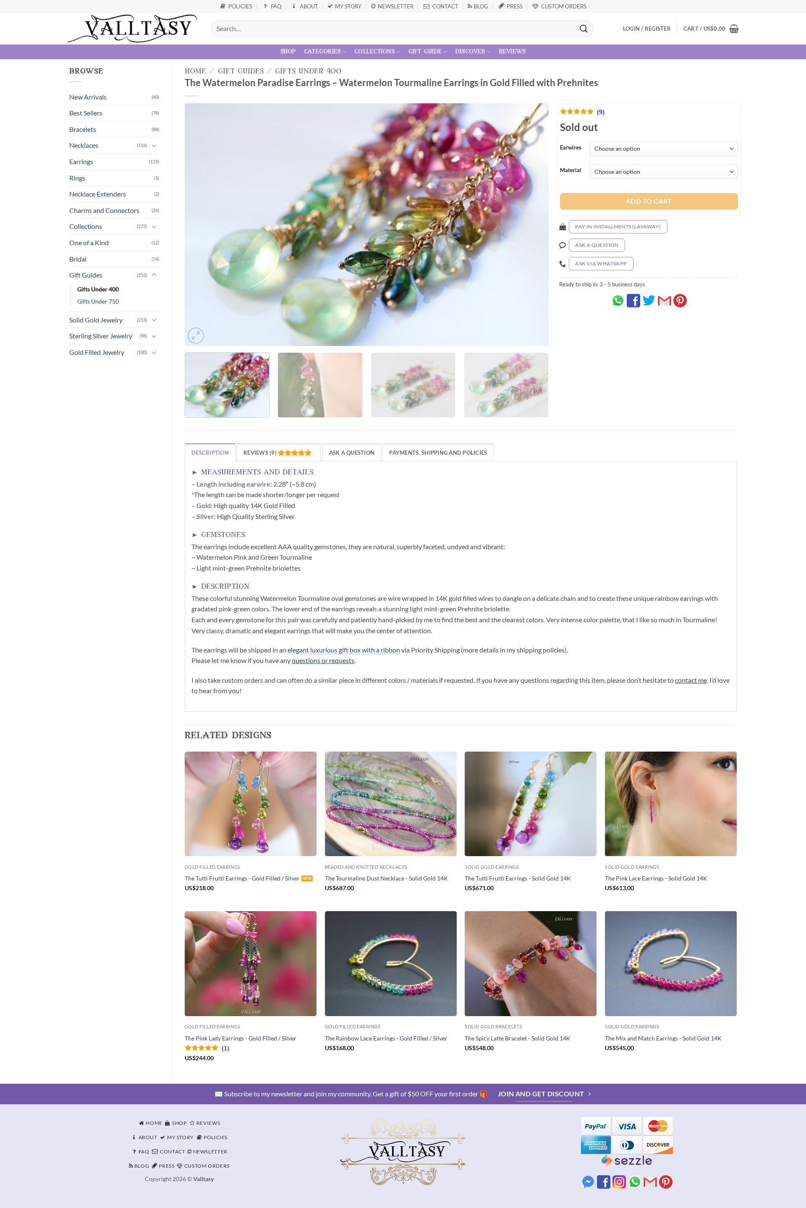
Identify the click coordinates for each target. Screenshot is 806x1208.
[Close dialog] (592, 502)
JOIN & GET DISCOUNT (305, 666)
